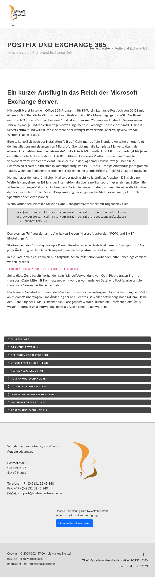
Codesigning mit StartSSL (28, 387)
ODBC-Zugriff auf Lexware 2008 (32, 394)
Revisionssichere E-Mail (27, 371)
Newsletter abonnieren (74, 523)
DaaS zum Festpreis (24, 347)
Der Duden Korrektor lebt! (30, 355)
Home (94, 48)
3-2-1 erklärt (20, 339)
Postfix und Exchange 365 (29, 379)
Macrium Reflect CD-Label (29, 402)
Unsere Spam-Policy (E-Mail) (30, 363)
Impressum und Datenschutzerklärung (31, 564)
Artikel (106, 48)
